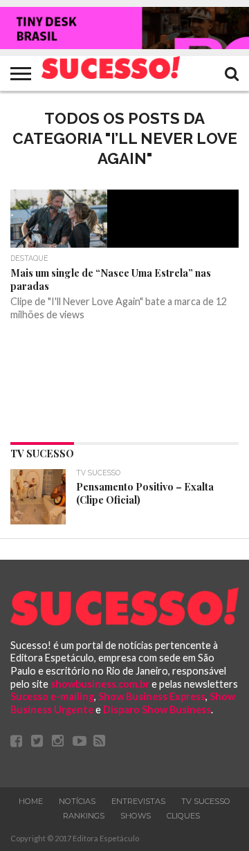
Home (31, 801)
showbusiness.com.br (99, 684)
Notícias (77, 801)
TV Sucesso (205, 801)
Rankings (83, 816)
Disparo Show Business (157, 709)
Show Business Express (151, 696)
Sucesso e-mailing (52, 696)
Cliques (183, 816)
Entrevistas (138, 801)
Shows (135, 816)
